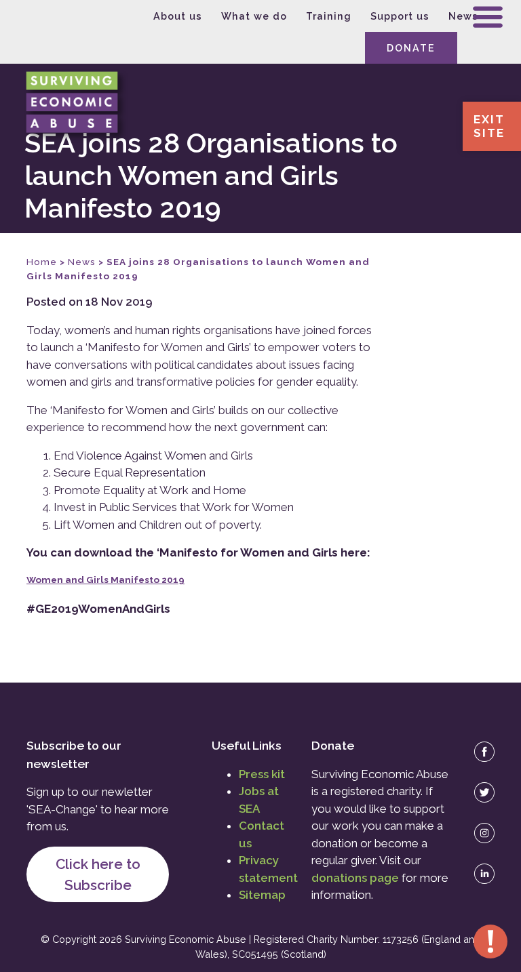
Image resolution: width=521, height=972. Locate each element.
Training (328, 16)
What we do (254, 16)
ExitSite (489, 126)
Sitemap (262, 895)
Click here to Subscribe (98, 874)
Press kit (262, 774)
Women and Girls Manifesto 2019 (105, 579)
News (463, 16)
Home (41, 261)
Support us (399, 16)
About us (177, 16)
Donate (411, 48)
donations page (355, 878)
